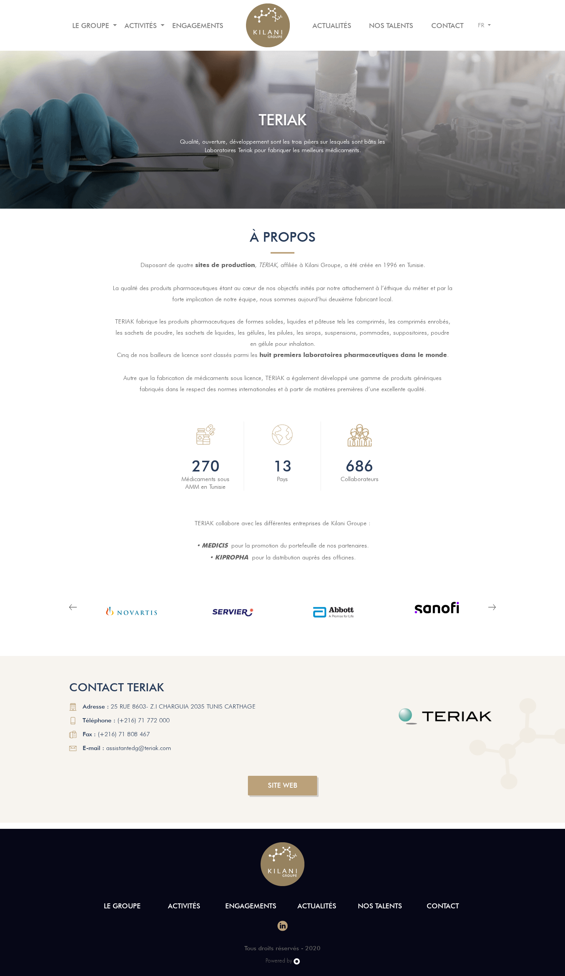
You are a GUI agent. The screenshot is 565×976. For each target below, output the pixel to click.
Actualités (331, 26)
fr (482, 25)
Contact (447, 26)
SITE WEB (282, 785)
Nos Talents (391, 26)
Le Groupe (91, 26)
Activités (142, 26)
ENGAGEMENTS (197, 26)
